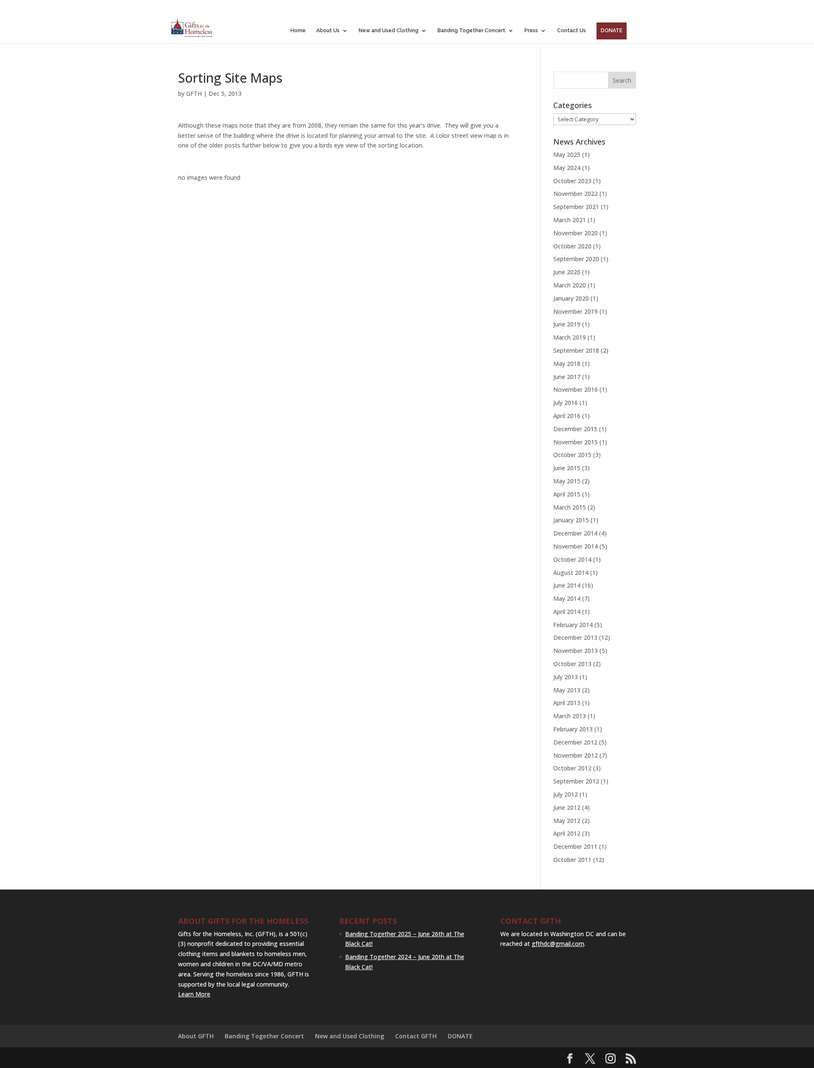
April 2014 (566, 612)
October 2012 (572, 768)
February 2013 (573, 729)
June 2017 (566, 377)
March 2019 (569, 337)
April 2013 (566, 703)
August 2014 (570, 573)
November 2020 (575, 233)
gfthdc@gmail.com (558, 944)
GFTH (194, 93)
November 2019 (575, 311)
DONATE (611, 30)
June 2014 (566, 585)
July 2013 (565, 677)
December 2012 (575, 742)
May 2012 (566, 821)
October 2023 (572, 181)
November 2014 (575, 546)
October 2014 (572, 559)
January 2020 (571, 298)
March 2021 (569, 220)
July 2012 (565, 794)
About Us (328, 30)
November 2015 (575, 442)
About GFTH (196, 1036)
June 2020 (566, 272)
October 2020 (572, 246)
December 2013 (575, 637)
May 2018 (566, 364)
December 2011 (575, 846)
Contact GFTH (416, 1036)
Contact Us (571, 30)
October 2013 (572, 664)
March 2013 (569, 716)
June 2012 (566, 807)
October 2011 (572, 860)
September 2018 (576, 350)
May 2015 (566, 481)
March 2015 (569, 507)
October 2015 (572, 455)
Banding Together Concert (471, 30)
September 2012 (576, 781)
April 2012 (566, 833)
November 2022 (575, 194)
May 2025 (566, 155)
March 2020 (569, 285)
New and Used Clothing (388, 30)
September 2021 (576, 207)
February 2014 (573, 625)
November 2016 (575, 389)
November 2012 (575, 755)
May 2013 (566, 690)
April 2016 (566, 416)
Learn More (194, 994)
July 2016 (565, 403)
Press (531, 30)
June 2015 (566, 468)
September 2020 (576, 259)
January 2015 (571, 520)
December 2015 (575, 429)
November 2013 (575, 651)
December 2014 (575, 533)
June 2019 (566, 324)
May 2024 (566, 168)
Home (298, 30)
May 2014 (566, 598)
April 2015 (566, 494)
